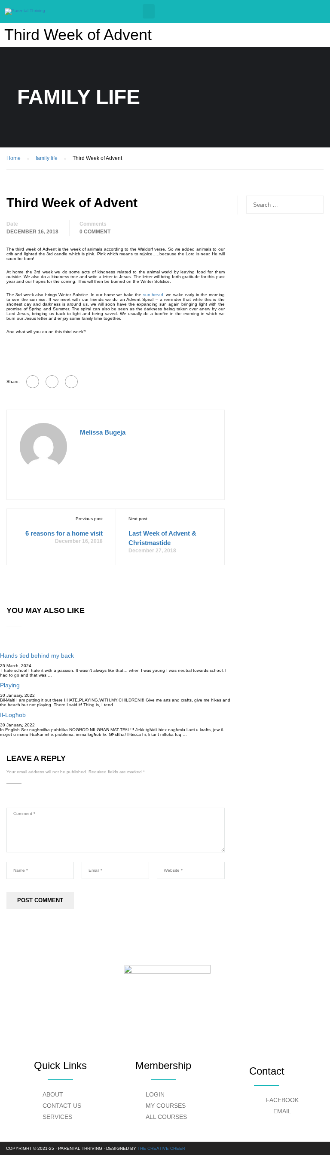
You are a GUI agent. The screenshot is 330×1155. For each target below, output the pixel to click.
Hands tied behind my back (37, 655)
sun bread (153, 294)
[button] (149, 11)
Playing (10, 685)
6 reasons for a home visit (64, 533)
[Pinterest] (71, 381)
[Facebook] (32, 381)
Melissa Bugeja (102, 432)
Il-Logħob (13, 714)
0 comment (94, 232)
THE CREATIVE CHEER (161, 1148)
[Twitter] (52, 381)
